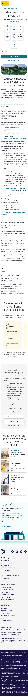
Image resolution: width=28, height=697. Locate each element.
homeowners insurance (7, 104)
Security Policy (15, 625)
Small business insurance (8, 615)
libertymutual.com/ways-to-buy (7, 668)
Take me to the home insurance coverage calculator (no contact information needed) (12, 292)
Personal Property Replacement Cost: (15, 188)
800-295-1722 (5, 561)
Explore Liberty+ (6, 526)
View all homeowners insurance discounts (14, 358)
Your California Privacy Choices (13, 638)
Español (3, 618)
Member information (6, 597)
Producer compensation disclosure (10, 634)
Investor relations (5, 592)
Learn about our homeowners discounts (12, 342)
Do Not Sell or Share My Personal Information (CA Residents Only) (13, 641)
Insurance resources (6, 620)
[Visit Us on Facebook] (12, 551)
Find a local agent (14, 60)
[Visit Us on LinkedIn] (25, 551)
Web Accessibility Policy (7, 627)
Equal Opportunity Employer (15, 655)
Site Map (3, 632)
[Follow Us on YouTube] (21, 551)
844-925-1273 (5, 566)
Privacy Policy (5, 625)
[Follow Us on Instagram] (17, 551)
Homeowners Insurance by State (10, 8)
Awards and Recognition (7, 599)
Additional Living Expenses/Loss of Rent (15, 138)
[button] (7, 27)
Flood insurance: (9, 153)
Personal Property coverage (11, 127)
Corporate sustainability (7, 594)
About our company (6, 587)
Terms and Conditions (7, 630)
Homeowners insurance (7, 610)
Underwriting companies (14, 632)
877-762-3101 (5, 578)
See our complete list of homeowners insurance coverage (13, 213)
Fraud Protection (19, 630)
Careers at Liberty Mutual (7, 589)
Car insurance (4, 608)
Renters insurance (6, 613)
